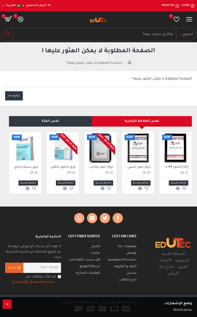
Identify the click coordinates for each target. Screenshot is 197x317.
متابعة (16, 95)
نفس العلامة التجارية (141, 121)
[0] (176, 19)
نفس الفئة (50, 121)
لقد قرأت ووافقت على (34, 279)
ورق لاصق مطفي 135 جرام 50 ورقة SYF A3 (62, 167)
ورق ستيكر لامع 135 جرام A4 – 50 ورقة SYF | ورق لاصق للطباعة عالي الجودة (24, 167)
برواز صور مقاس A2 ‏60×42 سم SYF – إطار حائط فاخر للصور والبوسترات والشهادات (99, 167)
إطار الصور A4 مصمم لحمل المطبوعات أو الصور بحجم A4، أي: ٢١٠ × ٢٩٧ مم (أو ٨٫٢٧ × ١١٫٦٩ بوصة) (174, 167)
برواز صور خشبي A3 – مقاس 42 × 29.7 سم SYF (137, 167)
